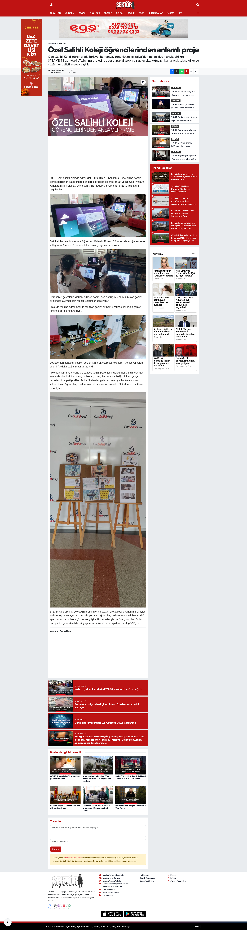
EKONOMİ (95, 13)
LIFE (180, 13)
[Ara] (197, 5)
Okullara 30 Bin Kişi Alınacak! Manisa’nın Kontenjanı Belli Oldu (96, 808)
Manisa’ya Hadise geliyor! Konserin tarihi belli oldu (184, 106)
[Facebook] (50, 906)
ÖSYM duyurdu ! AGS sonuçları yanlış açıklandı (182, 145)
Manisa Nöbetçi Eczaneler (114, 875)
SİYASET (108, 13)
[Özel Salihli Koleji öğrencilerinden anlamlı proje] (98, 106)
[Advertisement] (98, 156)
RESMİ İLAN (55, 13)
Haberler (52, 43)
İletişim (173, 878)
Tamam (196, 926)
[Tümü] (195, 81)
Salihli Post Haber (147, 881)
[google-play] (135, 914)
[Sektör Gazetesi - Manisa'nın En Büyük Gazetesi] (125, 5)
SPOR (141, 13)
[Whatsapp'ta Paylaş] (181, 71)
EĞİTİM (119, 13)
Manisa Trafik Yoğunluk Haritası (116, 884)
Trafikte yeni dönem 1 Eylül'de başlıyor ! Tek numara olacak (184, 119)
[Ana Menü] (198, 13)
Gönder (56, 849)
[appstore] (112, 914)
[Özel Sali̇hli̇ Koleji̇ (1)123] (98, 271)
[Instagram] (59, 906)
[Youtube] (64, 906)
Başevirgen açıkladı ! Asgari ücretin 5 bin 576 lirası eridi (183, 157)
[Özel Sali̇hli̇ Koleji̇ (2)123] (98, 336)
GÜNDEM (69, 13)
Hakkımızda (144, 875)
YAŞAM (170, 13)
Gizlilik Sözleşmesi (147, 878)
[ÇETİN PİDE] (31, 57)
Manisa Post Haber (178, 881)
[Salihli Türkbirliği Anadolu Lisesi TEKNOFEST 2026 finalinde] (130, 765)
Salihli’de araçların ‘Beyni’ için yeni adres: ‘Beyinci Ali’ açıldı (183, 93)
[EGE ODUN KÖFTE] (123, 28)
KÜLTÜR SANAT (156, 13)
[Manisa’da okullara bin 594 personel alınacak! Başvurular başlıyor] (98, 765)
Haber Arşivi (108, 895)
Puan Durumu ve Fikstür (112, 887)
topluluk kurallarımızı (73, 858)
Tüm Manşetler (109, 890)
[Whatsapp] (69, 906)
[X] (55, 906)
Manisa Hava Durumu (111, 878)
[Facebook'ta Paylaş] (172, 71)
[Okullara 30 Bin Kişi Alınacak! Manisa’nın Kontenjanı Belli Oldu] (98, 795)
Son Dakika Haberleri (111, 892)
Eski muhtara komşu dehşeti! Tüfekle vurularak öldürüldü (183, 132)
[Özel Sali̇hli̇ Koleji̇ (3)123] (98, 499)
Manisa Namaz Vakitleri (112, 881)
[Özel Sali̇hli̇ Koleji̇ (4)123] (98, 215)
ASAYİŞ (82, 13)
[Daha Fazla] (186, 71)
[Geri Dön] (8, 922)
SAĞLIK (131, 13)
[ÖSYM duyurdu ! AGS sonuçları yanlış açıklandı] (65, 765)
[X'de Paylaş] (176, 71)
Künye (173, 875)
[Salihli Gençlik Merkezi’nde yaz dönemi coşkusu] (65, 795)
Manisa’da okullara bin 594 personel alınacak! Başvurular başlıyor (97, 778)
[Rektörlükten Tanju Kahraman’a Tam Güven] (130, 795)
